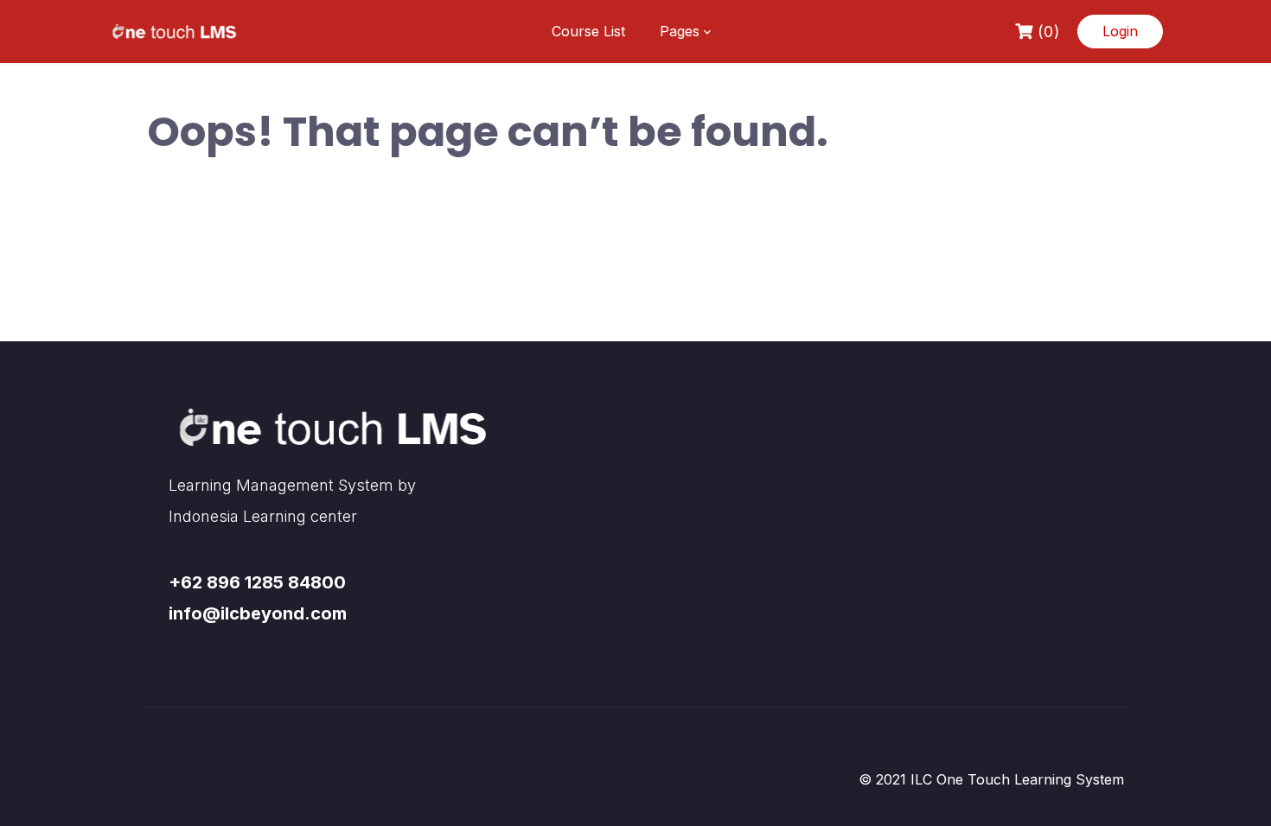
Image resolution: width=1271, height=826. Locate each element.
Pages (679, 31)
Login (1120, 31)
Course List (588, 31)
